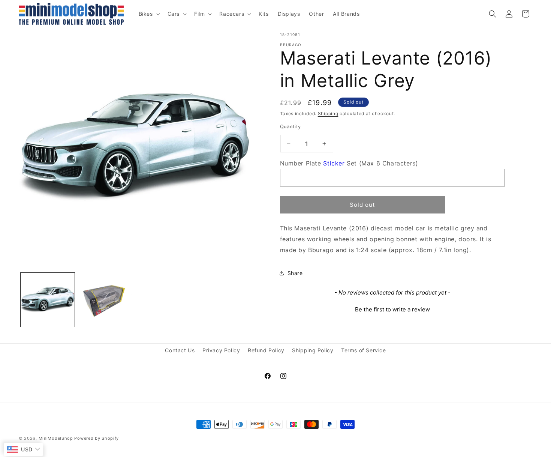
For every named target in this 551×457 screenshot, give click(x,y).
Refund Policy (266, 350)
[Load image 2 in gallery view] (105, 300)
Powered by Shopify (96, 438)
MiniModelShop (56, 438)
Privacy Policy (221, 350)
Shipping (328, 113)
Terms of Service (363, 350)
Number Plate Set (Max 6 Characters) (349, 163)
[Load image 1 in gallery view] (48, 300)
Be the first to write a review (392, 309)
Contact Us (180, 350)
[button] (148, 14)
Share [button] (295, 273)
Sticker (333, 163)
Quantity (290, 126)
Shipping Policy (312, 350)
